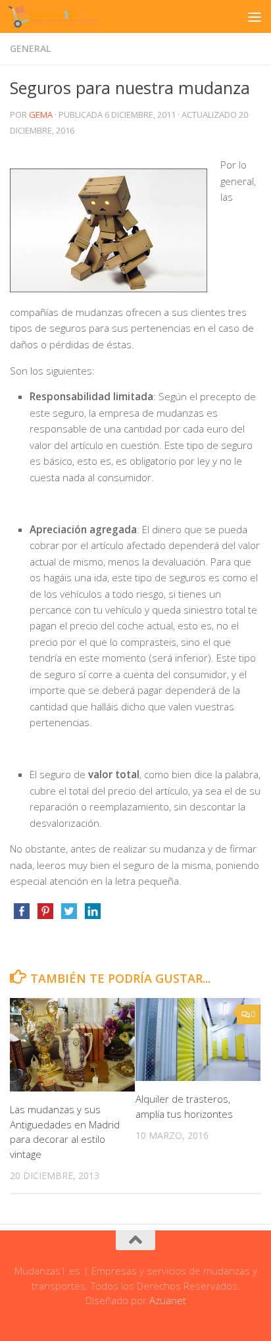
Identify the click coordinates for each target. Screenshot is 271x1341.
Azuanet (167, 1300)
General (30, 48)
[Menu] (254, 16)
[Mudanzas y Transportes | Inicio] (68, 16)
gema (41, 114)
